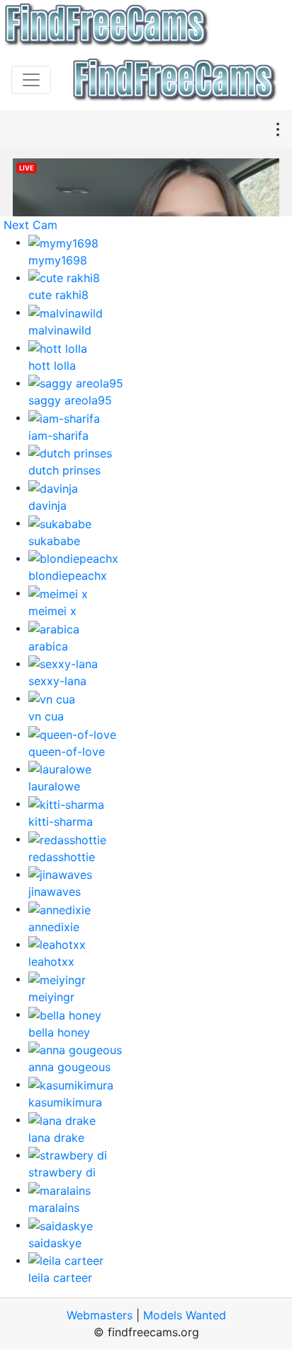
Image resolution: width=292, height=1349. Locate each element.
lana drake (56, 1138)
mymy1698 (57, 260)
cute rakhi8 (58, 295)
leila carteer (60, 1278)
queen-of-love (66, 751)
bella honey (59, 1032)
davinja (47, 505)
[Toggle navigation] (31, 80)
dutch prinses (64, 470)
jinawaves (54, 891)
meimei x (52, 611)
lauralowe (54, 786)
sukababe (54, 541)
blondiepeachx (67, 575)
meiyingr (51, 997)
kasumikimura (65, 1102)
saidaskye (55, 1243)
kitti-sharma (60, 821)
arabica (48, 646)
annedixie (53, 927)
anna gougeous (69, 1067)
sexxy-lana (57, 681)
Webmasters (100, 1315)
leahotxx (51, 961)
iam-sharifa (58, 435)
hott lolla (52, 365)
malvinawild (59, 330)
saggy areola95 (70, 400)
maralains (53, 1208)
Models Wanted (184, 1315)
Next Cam (30, 225)
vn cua (46, 716)
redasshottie (61, 857)
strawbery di (62, 1172)
